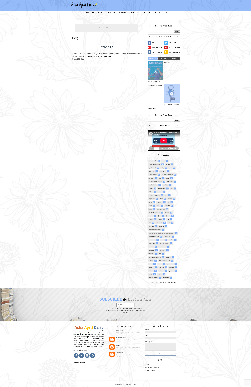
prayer (150, 264)
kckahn (118, 345)
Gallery (135, 12)
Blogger (173, 282)
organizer (162, 250)
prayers (160, 264)
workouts (166, 277)
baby (162, 168)
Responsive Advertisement (107, 28)
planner (168, 257)
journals (151, 219)
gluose (150, 205)
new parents (162, 247)
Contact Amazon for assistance (99, 56)
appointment (152, 168)
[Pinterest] (92, 355)
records (161, 267)
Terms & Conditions (152, 367)
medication (167, 236)
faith (161, 198)
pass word (151, 253)
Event (158, 12)
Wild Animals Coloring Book (155, 81)
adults (163, 161)
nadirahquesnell (121, 337)
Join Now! (125, 312)
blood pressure (153, 174)
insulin (167, 212)
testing (150, 274)
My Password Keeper (171, 104)
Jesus (159, 216)
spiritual (171, 271)
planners (151, 260)
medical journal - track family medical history (161, 233)
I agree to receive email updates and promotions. (126, 308)
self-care (151, 271)
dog (166, 195)
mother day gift (164, 243)
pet (160, 253)
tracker (160, 274)
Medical (167, 62)
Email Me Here (82, 350)
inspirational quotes (154, 212)
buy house (151, 178)
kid (168, 219)
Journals (123, 12)
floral (150, 202)
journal (168, 216)
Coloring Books (94, 12)
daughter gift (161, 188)
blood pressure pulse (167, 174)
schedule (171, 267)
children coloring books (155, 181)
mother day (152, 243)
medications (152, 240)
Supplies (147, 12)
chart (167, 178)
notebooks (151, 250)
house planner (161, 209)
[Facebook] (76, 355)
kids (150, 223)
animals (168, 164)
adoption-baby (153, 161)
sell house (161, 271)
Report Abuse (79, 363)
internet (151, 216)
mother (171, 240)
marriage (151, 226)
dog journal (152, 198)
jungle (160, 219)
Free (167, 12)
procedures (170, 264)
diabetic (151, 192)
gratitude (167, 205)
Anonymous (119, 330)
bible (170, 168)
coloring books (153, 185)
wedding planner (153, 277)
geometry (159, 202)
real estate (151, 267)
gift (168, 202)
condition (165, 185)
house (150, 209)
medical (161, 226)
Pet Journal (152, 108)
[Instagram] (87, 355)
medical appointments (155, 229)
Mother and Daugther (155, 85)
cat (160, 178)
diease (160, 192)
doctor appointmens (154, 195)
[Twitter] (81, 355)
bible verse (151, 171)
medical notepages (154, 236)
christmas (169, 181)
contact (151, 188)
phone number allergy (155, 257)
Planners (110, 12)
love (169, 223)
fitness (170, 198)
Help (175, 12)
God (158, 205)
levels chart (159, 223)
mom (162, 240)
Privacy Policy (150, 370)
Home (147, 364)
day (172, 188)
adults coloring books (154, 164)
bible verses (163, 171)
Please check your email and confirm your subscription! (125, 310)
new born (151, 247)
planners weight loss (164, 260)
